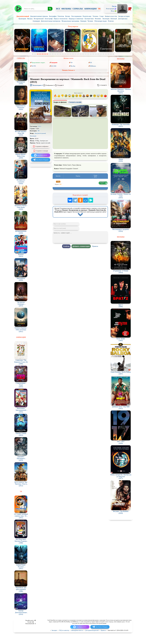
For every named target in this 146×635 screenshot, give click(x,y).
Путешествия (89, 18)
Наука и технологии (61, 18)
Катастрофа (49, 18)
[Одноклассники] (80, 200)
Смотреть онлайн (75, 102)
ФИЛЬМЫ (66, 9)
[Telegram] (75, 200)
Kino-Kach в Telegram (42, 159)
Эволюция (105, 18)
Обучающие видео (100, 21)
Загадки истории (124, 16)
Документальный (22, 16)
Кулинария (22, 18)
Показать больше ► (68, 70)
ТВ (99, 9)
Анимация (36, 21)
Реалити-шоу (87, 16)
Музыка (30, 18)
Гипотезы (61, 16)
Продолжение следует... (39, 62)
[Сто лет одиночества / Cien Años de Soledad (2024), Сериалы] (72, 51)
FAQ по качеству (64, 630)
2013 (39, 126)
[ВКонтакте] (70, 200)
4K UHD (53, 66)
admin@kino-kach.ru (77, 630)
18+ (72, 62)
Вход (112, 11)
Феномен (98, 18)
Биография (52, 16)
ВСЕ (58, 9)
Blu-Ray (73, 66)
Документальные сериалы (39, 16)
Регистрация (110, 8)
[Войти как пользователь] (122, 8)
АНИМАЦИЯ (90, 9)
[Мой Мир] (85, 200)
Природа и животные (76, 18)
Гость (114, 6)
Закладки (54, 630)
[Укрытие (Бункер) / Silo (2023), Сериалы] (22, 51)
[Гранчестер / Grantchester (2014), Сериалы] (56, 51)
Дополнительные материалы (50, 21)
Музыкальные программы (70, 21)
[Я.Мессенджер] (90, 200)
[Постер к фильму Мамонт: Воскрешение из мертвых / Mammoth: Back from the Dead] (40, 122)
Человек (90, 21)
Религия (111, 21)
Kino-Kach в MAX (42, 155)
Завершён (54, 62)
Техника (95, 16)
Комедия (83, 21)
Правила (95, 246)
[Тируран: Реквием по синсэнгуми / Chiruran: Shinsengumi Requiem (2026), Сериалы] (106, 51)
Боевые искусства (111, 16)
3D (91, 62)
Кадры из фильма (60, 102)
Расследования (76, 16)
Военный (114, 18)
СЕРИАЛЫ (78, 9)
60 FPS (34, 66)
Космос (67, 16)
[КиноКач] (18, 8)
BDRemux (93, 66)
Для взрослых (122, 18)
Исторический (39, 18)
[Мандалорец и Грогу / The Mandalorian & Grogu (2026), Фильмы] (123, 51)
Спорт (101, 16)
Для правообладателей (92, 630)
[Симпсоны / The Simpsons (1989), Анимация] (39, 51)
